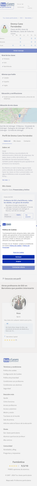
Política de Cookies (16, 245)
